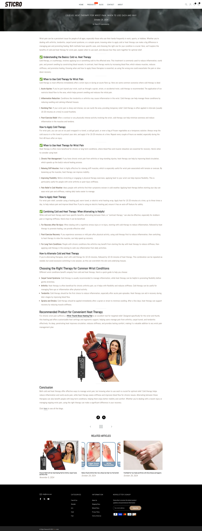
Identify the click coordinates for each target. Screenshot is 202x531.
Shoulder (73, 504)
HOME (81, 4)
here (46, 408)
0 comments (104, 24)
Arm (72, 508)
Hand (97, 24)
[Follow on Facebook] (40, 499)
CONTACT (110, 4)
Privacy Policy (96, 512)
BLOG (101, 4)
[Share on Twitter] (104, 417)
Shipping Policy (96, 504)
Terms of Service (96, 516)
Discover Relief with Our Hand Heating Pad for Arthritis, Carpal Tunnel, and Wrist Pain (58, 473)
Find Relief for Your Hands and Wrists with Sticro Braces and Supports (142, 473)
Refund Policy (95, 508)
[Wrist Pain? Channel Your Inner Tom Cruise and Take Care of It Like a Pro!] (90, 426)
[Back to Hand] (101, 426)
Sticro (54, 529)
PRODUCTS (92, 4)
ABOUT (120, 4)
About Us (94, 500)
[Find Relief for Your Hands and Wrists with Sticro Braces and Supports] (111, 426)
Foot (72, 516)
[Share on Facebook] (98, 417)
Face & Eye (74, 500)
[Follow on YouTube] (48, 499)
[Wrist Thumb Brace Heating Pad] (101, 356)
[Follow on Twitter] (44, 499)
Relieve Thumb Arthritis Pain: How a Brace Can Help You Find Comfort (100, 473)
